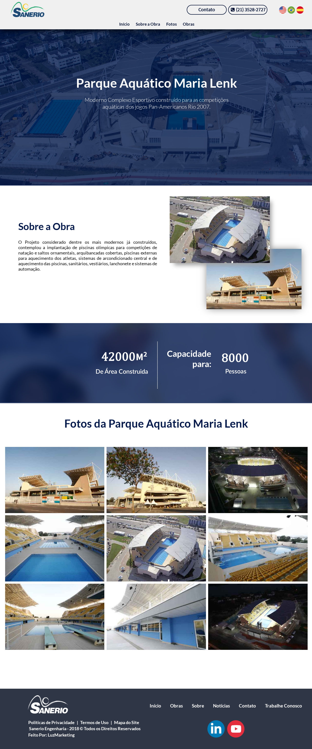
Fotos (171, 24)
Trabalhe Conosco (283, 705)
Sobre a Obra (148, 24)
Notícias (221, 705)
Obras (188, 24)
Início (124, 24)
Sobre (198, 705)
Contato (247, 705)
